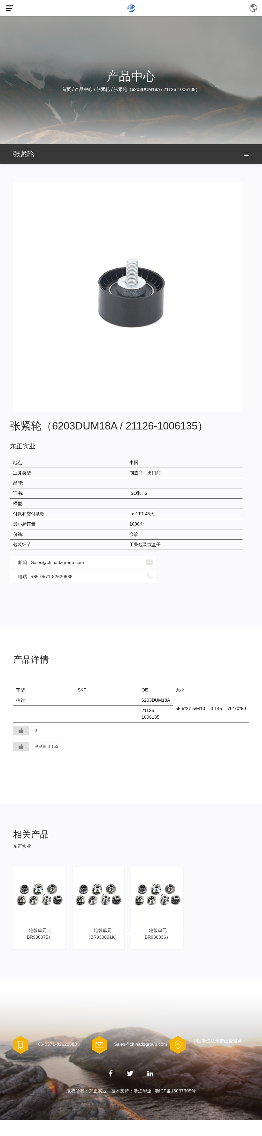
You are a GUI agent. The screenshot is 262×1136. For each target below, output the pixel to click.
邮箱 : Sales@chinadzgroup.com (51, 562)
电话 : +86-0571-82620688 (45, 576)
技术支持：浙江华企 (131, 1090)
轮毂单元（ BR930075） (40, 934)
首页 (66, 89)
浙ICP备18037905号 (175, 1090)
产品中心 (84, 89)
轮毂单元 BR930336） (158, 934)
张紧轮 (103, 89)
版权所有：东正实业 (86, 1090)
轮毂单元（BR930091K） (102, 934)
